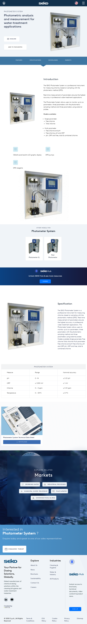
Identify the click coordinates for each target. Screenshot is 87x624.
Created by (8, 606)
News (33, 570)
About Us (34, 565)
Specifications (35, 60)
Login (45, 281)
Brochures (34, 574)
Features (19, 60)
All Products (54, 579)
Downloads (53, 60)
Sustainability (36, 578)
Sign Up (75, 609)
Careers (33, 587)
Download (23, 442)
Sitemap (80, 618)
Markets (68, 60)
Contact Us (35, 583)
